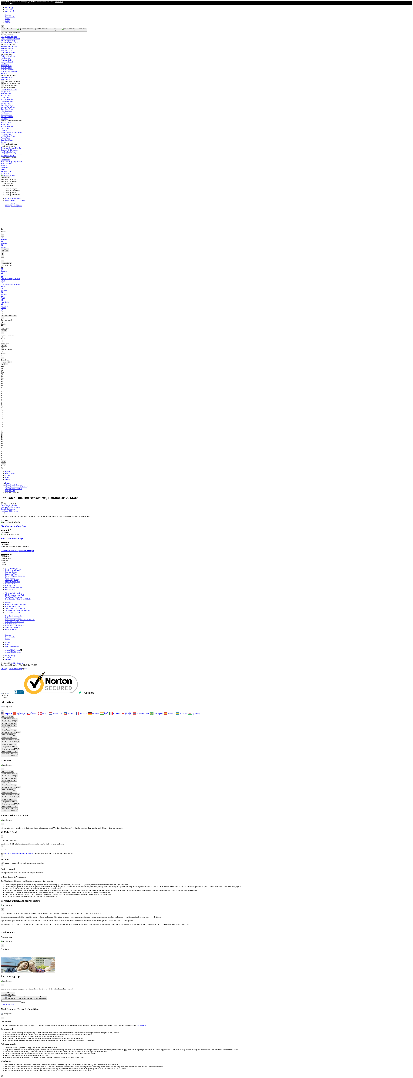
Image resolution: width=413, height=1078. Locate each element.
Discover (5, 177)
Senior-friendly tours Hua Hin (15, 608)
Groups (7, 19)
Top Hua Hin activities (8, 179)
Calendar (4, 564)
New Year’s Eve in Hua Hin (14, 622)
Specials (8, 15)
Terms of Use (9, 657)
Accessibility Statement (13, 652)
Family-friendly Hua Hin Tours (15, 604)
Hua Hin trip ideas (7, 185)
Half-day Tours (10, 585)
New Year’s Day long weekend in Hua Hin (20, 620)
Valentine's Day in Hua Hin (14, 625)
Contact (7, 23)
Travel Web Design (15, 669)
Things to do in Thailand (13, 485)
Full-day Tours (10, 584)
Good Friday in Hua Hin (13, 627)
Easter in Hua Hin (11, 629)
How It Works (10, 17)
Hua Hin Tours (10, 491)
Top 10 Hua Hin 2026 (12, 612)
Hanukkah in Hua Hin (12, 624)
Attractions (4, 561)
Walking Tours (10, 589)
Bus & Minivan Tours (12, 582)
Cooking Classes (11, 572)
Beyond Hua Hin (7, 183)
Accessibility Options (12, 650)
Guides (3, 562)
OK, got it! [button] (9, 4)
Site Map (4, 669)
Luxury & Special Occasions (15, 200)
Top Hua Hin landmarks (9, 181)
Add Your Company (12, 646)
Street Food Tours (11, 574)
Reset (3, 461)
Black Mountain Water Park (13, 526)
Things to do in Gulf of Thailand (16, 487)
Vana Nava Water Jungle (12, 538)
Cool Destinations (16, 663)
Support (8, 642)
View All (8, 602)
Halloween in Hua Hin (13, 618)
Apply (3, 463)
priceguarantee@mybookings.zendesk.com (19, 853)
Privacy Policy (10, 656)
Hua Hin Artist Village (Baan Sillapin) (17, 550)
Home (7, 483)
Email (23, 1002)
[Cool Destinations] (8, 175)
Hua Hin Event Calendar (13, 616)
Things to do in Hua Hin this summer (17, 610)
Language (4, 695)
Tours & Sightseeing (12, 204)
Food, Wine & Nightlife (13, 198)
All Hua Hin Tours (11, 568)
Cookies (8, 659)
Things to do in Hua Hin (13, 489)
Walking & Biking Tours (13, 206)
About (7, 21)
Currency (4, 697)
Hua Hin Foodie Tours (13, 606)
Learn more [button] (59, 2)
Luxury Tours (10, 578)
